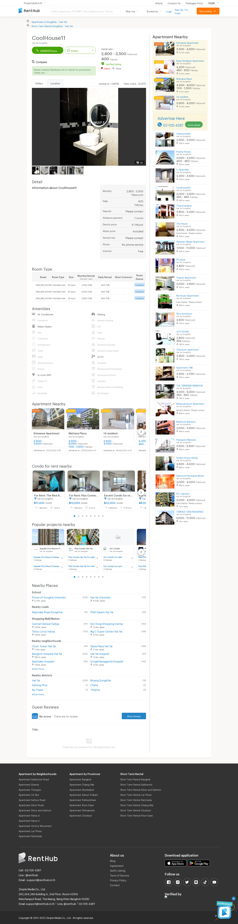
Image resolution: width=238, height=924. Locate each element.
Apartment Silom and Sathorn (35, 810)
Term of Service (119, 875)
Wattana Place (184, 78)
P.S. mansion (182, 493)
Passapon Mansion (186, 439)
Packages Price (194, 3)
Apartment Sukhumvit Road (34, 779)
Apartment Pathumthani (82, 799)
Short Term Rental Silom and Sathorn (140, 789)
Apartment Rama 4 (29, 815)
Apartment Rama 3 (29, 820)
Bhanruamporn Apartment (190, 403)
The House (182, 223)
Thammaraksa (184, 205)
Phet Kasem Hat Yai (101, 612)
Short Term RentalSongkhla (47, 26)
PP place (180, 259)
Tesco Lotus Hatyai (43, 631)
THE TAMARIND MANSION (189, 385)
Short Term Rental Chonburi (135, 810)
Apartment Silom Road (31, 805)
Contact (115, 885)
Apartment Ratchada (30, 836)
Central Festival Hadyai (45, 623)
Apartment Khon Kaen (81, 805)
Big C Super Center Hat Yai (106, 631)
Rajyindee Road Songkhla (47, 612)
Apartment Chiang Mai (81, 784)
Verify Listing (117, 870)
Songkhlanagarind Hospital (106, 661)
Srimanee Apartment (187, 42)
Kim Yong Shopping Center (106, 623)
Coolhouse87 (183, 187)
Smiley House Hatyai (187, 457)
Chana (94, 685)
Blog (112, 860)
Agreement (117, 865)
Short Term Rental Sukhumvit (136, 784)
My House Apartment (187, 295)
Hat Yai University (100, 597)
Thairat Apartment (186, 277)
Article (159, 3)
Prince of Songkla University (49, 597)
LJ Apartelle (182, 169)
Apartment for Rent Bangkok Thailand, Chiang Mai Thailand (34, 11)
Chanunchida (183, 133)
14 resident (182, 96)
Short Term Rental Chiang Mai (136, 805)
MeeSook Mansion (186, 421)
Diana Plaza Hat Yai (101, 646)
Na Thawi (37, 689)
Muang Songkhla (100, 680)
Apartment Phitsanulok (82, 810)
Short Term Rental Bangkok (135, 779)
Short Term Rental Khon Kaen (136, 815)
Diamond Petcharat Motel (190, 475)
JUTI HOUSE (182, 331)
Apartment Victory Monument (35, 825)
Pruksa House (183, 151)
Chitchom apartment (187, 349)
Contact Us (174, 3)
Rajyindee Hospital (43, 661)
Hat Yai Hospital (99, 653)
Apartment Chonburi (80, 815)
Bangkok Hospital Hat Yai (47, 653)
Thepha (95, 689)
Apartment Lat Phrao (30, 831)
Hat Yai (63, 21)
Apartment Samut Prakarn (83, 794)
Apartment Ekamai (29, 784)
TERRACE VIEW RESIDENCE (190, 511)
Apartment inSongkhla (44, 21)
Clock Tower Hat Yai (44, 646)
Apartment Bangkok (80, 779)
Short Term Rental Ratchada (136, 799)
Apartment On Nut (29, 794)
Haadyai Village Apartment (190, 241)
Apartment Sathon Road (32, 799)
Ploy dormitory (184, 313)
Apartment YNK (184, 367)
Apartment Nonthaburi (81, 789)
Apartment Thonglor (30, 789)
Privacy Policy (118, 880)
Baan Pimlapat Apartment (190, 60)
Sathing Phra (39, 685)
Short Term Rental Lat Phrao (136, 794)
